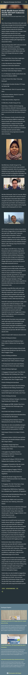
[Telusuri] (26, 2)
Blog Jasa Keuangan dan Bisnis (12, 2)
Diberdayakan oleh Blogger (14, 673)
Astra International (10, 588)
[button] (2, 19)
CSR (17, 588)
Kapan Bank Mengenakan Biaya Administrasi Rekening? (13, 659)
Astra (3, 588)
